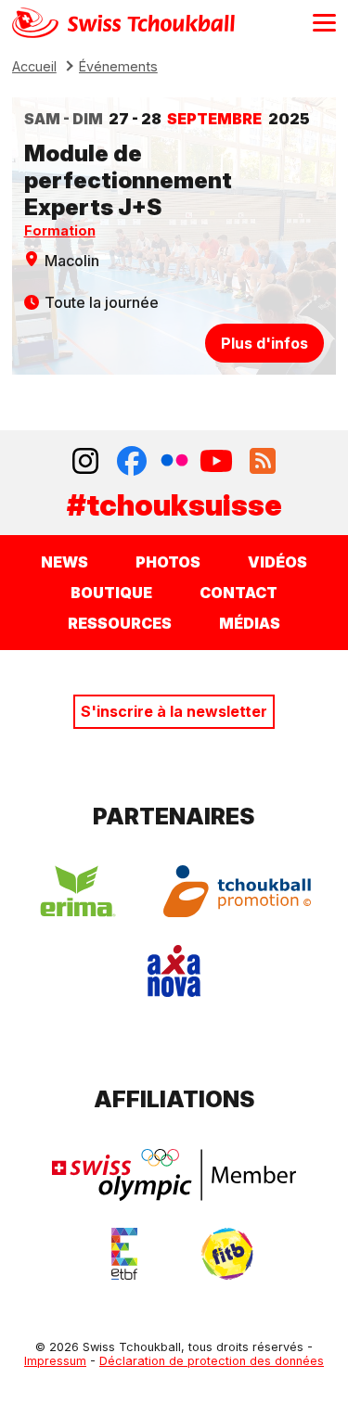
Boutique (111, 592)
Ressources (120, 623)
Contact (238, 592)
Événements (118, 66)
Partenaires (174, 816)
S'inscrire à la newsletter (174, 711)
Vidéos (277, 562)
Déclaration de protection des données (211, 1361)
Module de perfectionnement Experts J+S (128, 180)
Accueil (34, 66)
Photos (167, 562)
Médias (249, 623)
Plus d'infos (264, 343)
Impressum (55, 1361)
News (64, 562)
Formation (60, 230)
